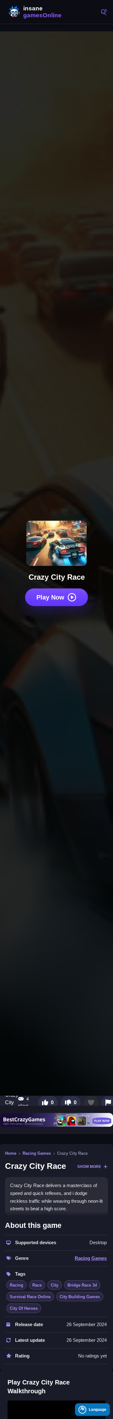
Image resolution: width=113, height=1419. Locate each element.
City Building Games (80, 1296)
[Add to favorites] (91, 1102)
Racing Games (37, 1153)
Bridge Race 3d (82, 1285)
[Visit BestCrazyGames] (56, 1120)
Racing (16, 1285)
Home (10, 1153)
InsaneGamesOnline (34, 12)
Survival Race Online (30, 1296)
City (54, 1285)
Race (37, 1285)
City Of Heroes (24, 1308)
